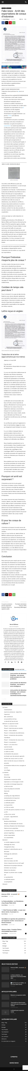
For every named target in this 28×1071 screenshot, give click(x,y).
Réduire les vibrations (10, 870)
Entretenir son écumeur (10, 868)
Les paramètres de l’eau (10, 719)
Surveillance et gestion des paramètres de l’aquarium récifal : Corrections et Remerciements (13, 920)
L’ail (5, 875)
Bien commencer (8, 716)
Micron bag (7, 777)
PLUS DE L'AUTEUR (19, 669)
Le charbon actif (8, 858)
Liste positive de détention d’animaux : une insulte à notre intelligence (18, 684)
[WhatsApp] (13, 22)
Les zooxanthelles (8, 837)
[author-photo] (14, 622)
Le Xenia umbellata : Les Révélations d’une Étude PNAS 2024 (18, 976)
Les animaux (5, 819)
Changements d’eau (9, 847)
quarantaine (7, 126)
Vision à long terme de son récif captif (14, 863)
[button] (2, 2)
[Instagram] (9, 662)
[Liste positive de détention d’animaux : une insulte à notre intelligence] (5, 684)
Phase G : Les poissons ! (10, 742)
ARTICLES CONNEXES (7, 669)
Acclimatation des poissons (11, 754)
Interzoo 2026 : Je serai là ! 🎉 (11, 894)
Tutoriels (8, 5)
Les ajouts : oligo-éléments (11, 816)
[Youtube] (22, 662)
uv (18, 91)
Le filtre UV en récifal (9, 814)
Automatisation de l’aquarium (12, 798)
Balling (6, 793)
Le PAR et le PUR (8, 786)
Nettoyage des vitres (9, 844)
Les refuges (7, 770)
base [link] (18, 425)
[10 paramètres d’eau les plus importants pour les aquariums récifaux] (5, 1004)
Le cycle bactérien (8, 749)
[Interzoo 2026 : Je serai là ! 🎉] (5, 969)
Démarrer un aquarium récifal (10, 723)
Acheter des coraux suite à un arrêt (13, 758)
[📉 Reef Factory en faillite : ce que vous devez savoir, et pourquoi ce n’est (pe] (5, 985)
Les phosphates (8, 881)
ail (23, 107)
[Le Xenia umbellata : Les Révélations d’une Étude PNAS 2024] (5, 977)
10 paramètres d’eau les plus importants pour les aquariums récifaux (18, 1004)
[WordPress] (19, 662)
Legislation (13, 5)
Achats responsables (9, 835)
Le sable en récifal (9, 751)
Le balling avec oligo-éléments (12, 795)
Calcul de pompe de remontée (12, 788)
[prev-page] (3, 699)
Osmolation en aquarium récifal (12, 779)
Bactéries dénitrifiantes (10, 821)
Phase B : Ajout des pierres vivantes (13, 728)
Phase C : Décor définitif (10, 730)
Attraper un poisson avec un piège (13, 872)
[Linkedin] (12, 662)
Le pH (5, 856)
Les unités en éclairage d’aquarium (13, 784)
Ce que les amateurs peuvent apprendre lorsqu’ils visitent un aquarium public (7, 606)
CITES (9, 115)
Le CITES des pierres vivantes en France (14, 809)
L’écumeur (6, 775)
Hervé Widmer (6, 19)
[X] (6, 22)
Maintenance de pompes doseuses (13, 865)
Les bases (5, 707)
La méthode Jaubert (9, 802)
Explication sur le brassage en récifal (13, 781)
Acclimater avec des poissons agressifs (14, 756)
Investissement (8, 709)
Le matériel (5, 772)
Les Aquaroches (8, 805)
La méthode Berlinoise (10, 800)
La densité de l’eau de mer (11, 721)
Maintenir (5, 840)
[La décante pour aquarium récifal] (5, 1012)
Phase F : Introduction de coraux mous (14, 740)
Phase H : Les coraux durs (11, 744)
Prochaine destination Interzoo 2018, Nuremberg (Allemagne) (20, 605)
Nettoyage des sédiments (10, 854)
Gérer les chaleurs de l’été (11, 861)
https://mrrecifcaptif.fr (14, 626)
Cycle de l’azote (8, 747)
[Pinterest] (10, 22)
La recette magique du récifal (11, 842)
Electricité (6, 791)
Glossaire (4, 884)
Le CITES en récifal (9, 807)
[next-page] (5, 699)
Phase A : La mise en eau (10, 726)
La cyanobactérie (8, 877)
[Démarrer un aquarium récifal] (5, 997)
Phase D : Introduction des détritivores (14, 733)
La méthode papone (9, 879)
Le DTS (6, 812)
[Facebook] (3, 22)
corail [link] (14, 113)
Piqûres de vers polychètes (11, 828)
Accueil (3, 5)
